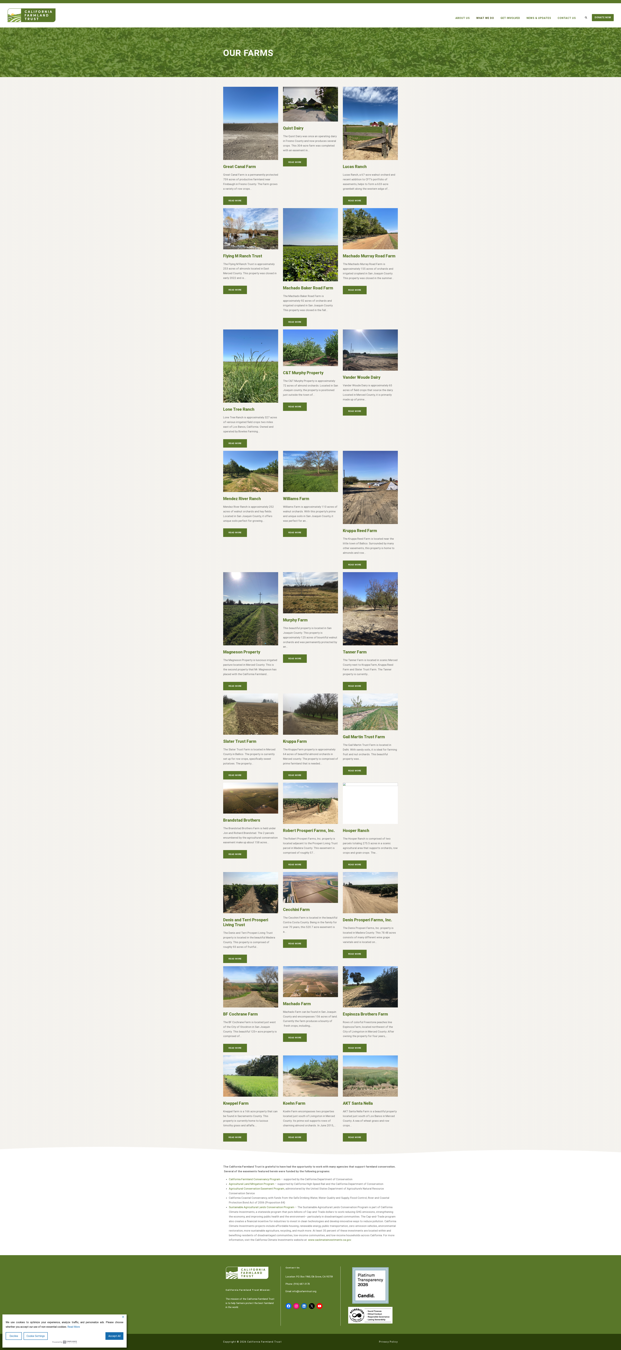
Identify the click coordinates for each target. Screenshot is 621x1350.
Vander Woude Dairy (361, 377)
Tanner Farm (355, 652)
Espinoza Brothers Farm (365, 1014)
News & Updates (539, 18)
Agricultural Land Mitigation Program (251, 1184)
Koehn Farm (294, 1103)
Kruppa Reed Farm (360, 530)
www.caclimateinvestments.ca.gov (329, 1239)
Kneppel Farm (236, 1103)
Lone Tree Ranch (238, 409)
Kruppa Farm (295, 741)
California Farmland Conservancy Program (254, 1179)
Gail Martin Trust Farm (364, 737)
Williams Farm (296, 498)
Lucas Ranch (355, 166)
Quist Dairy (293, 128)
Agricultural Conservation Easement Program (256, 1188)
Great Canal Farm (239, 166)
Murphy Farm (295, 620)
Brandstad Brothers (241, 820)
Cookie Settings (36, 1336)
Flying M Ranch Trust (242, 256)
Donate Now (603, 17)
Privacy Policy (388, 1341)
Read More (235, 200)
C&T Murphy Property (303, 373)
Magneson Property (241, 652)
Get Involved (510, 18)
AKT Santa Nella (358, 1103)
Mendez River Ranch (242, 498)
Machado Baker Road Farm (308, 288)
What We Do (485, 18)
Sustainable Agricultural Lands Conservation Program (261, 1207)
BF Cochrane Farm (240, 1014)
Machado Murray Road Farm (369, 256)
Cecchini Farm (296, 909)
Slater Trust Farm (239, 741)
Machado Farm (297, 1003)
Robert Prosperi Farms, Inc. (309, 830)
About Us (462, 18)
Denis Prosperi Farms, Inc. (367, 920)
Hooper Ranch (356, 830)
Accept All (114, 1336)
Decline (14, 1336)
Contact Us (567, 18)
